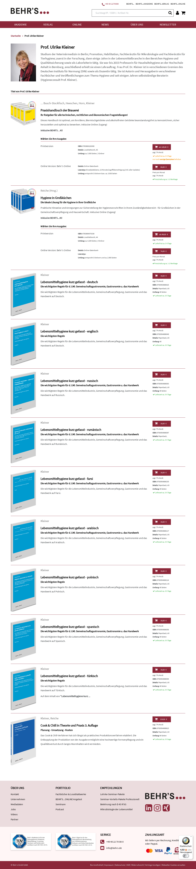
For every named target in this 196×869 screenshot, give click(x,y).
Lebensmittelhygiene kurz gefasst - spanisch (70, 627)
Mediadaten (17, 804)
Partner (14, 819)
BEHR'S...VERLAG (161, 3)
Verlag (48, 24)
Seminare (61, 804)
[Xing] (166, 808)
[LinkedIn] (148, 808)
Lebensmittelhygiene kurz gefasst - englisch (69, 331)
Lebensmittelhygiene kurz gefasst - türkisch (69, 676)
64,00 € (163, 167)
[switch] (186, 856)
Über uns (137, 24)
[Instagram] (157, 808)
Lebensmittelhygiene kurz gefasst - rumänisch (71, 430)
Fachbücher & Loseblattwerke (71, 794)
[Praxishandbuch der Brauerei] (23, 113)
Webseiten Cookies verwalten (173, 865)
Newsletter (168, 24)
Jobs (13, 809)
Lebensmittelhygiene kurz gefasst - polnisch (69, 577)
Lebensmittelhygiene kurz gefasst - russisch (69, 381)
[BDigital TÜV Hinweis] (31, 841)
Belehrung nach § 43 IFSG (113, 804)
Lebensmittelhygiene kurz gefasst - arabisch (70, 528)
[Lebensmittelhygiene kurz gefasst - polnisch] (23, 589)
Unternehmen (18, 799)
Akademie (20, 24)
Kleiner (90, 103)
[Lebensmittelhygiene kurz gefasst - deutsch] (23, 294)
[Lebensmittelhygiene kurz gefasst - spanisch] (23, 639)
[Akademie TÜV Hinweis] (76, 841)
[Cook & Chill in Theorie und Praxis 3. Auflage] (23, 740)
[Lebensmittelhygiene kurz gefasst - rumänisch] (23, 442)
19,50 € (163, 275)
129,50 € (163, 147)
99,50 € (163, 234)
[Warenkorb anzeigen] (183, 13)
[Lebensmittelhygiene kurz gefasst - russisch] (23, 393)
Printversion (47, 146)
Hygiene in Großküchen (56, 198)
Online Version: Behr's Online (56, 166)
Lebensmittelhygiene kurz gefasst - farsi (67, 479)
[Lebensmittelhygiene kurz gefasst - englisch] (23, 343)
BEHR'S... (130, 3)
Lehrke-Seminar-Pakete (112, 794)
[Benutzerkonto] (177, 13)
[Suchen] (170, 13)
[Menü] (191, 837)
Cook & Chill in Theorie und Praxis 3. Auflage (69, 725)
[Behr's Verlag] (30, 10)
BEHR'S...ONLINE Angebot (69, 799)
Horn (82, 103)
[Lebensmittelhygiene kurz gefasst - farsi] (23, 491)
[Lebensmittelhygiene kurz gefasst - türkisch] (23, 688)
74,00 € (163, 251)
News (105, 24)
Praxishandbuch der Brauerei (60, 110)
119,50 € (163, 719)
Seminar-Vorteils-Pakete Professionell (119, 799)
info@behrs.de (114, 847)
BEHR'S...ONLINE (178, 3)
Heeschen (71, 103)
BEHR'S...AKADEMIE (144, 3)
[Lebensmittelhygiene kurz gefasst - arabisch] (23, 540)
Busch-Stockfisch (53, 103)
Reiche (45, 190)
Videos (14, 814)
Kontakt (15, 794)
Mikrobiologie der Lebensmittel (116, 809)
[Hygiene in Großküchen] (23, 201)
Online (77, 24)
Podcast (60, 809)
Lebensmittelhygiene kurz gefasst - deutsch (69, 282)
